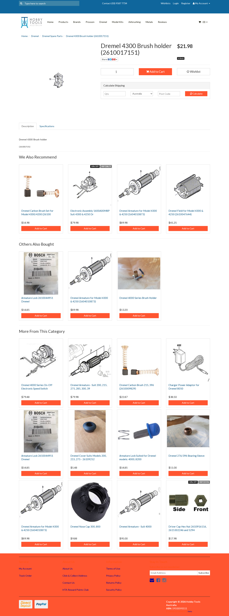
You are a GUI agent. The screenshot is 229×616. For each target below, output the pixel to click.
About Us (68, 568)
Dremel (103, 21)
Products (63, 21)
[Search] (21, 3)
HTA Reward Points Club (76, 589)
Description (28, 126)
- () (203, 21)
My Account (25, 568)
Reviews (162, 21)
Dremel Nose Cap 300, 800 (85, 526)
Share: (105, 59)
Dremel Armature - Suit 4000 (135, 526)
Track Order (25, 575)
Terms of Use (113, 568)
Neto (190, 611)
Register (185, 3)
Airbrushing (134, 21)
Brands (77, 21)
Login (176, 3)
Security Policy (114, 589)
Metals (149, 21)
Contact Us (69, 582)
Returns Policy (113, 582)
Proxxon (90, 21)
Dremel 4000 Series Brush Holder (138, 297)
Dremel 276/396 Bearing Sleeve (186, 455)
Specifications (47, 126)
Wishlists (165, 3)
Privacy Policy (113, 575)
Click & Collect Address (75, 575)
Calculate (197, 93)
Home (50, 21)
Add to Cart (157, 71)
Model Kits (117, 21)
